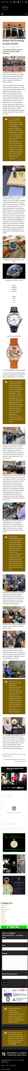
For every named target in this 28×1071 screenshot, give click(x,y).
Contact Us (3, 911)
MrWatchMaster (15, 47)
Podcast (3, 919)
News (2, 915)
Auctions (3, 905)
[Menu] (2, 14)
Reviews (3, 922)
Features (3, 913)
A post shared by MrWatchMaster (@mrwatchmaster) (15, 828)
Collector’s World (5, 909)
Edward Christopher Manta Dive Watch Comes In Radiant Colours (14, 755)
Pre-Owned (3, 920)
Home (2, 1065)
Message (5, 953)
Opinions (3, 917)
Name (4, 937)
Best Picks (3, 907)
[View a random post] (26, 14)
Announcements (5, 903)
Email (4, 945)
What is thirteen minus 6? (10, 974)
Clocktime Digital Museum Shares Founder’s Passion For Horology (14, 760)
